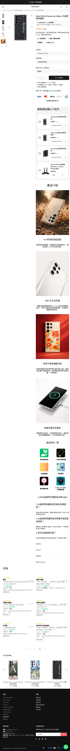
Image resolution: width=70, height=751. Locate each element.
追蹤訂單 (38, 703)
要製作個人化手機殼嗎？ (43, 68)
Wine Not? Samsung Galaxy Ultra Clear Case (20, 590)
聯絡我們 (38, 707)
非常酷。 (6, 626)
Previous (9, 27)
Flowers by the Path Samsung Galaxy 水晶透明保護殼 (35, 683)
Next (31, 27)
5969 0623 (12, 733)
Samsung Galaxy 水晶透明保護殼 (14, 10)
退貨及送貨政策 (40, 705)
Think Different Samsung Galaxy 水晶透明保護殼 (57, 683)
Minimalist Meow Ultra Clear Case (18, 633)
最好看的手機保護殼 (42, 626)
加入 (63, 734)
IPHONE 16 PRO (7, 710)
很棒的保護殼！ (41, 603)
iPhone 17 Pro (6, 700)
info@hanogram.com (12, 730)
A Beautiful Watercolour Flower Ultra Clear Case (53, 636)
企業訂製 (38, 710)
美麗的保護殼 (7, 603)
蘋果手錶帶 (6, 717)
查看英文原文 (6, 592)
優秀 (4, 580)
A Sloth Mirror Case (59, 588)
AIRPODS (5, 719)
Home (4, 10)
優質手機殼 (40, 580)
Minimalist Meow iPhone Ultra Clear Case (53, 613)
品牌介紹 (38, 698)
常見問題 (38, 700)
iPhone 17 (5, 705)
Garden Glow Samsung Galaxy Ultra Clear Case (19, 611)
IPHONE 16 (5, 715)
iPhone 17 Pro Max (7, 698)
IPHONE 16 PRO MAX (8, 707)
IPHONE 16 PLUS (7, 712)
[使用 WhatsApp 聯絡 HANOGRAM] (66, 746)
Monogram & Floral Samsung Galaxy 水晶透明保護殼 (13, 683)
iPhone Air (5, 703)
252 (39, 649)
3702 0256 (9, 731)
